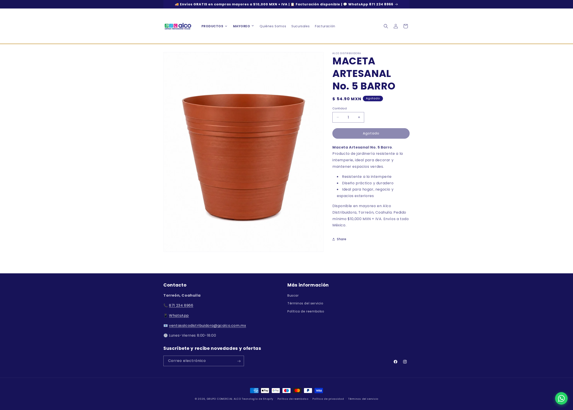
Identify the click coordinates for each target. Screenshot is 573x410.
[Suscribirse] (239, 361)
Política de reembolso (305, 311)
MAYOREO (241, 26)
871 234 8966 (181, 305)
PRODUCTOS (212, 26)
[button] (252, 26)
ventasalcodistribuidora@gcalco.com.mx (207, 325)
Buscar (293, 295)
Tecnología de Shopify (257, 399)
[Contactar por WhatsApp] (561, 398)
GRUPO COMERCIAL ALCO (224, 399)
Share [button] (341, 239)
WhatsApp (179, 315)
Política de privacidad (328, 398)
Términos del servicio (305, 303)
